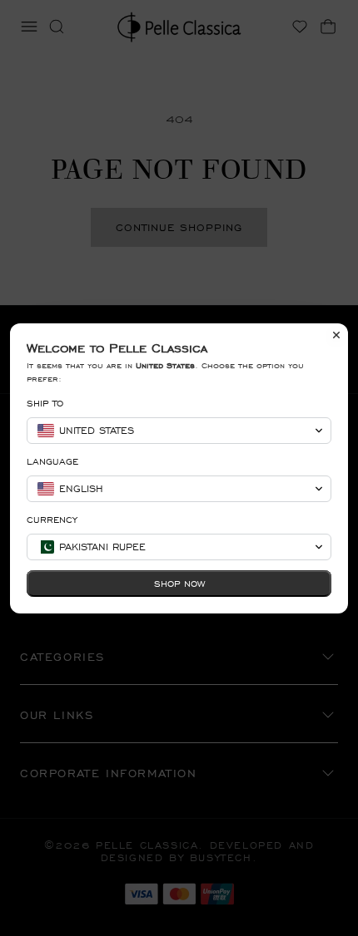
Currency (52, 519)
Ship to (45, 403)
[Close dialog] (336, 335)
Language (52, 461)
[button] (179, 430)
